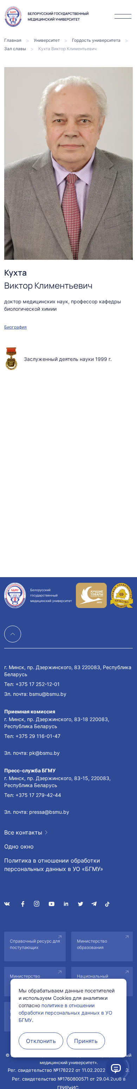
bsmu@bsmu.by (47, 694)
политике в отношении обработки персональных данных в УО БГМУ (65, 1012)
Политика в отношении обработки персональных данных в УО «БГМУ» (53, 864)
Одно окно (19, 846)
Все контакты (23, 832)
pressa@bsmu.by (49, 812)
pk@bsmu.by (44, 753)
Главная (12, 40)
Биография (15, 327)
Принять (86, 1040)
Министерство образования (92, 944)
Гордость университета (96, 40)
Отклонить (41, 1040)
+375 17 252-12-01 (37, 684)
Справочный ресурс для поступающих (35, 944)
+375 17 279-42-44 (38, 795)
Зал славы (15, 48)
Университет (47, 40)
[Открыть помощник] (116, 1068)
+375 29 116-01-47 (37, 736)
